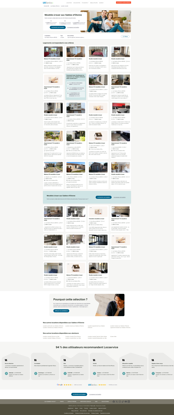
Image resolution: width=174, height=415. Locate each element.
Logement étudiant (102, 408)
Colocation (76, 3)
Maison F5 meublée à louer (74, 275)
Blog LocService (75, 410)
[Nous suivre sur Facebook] (113, 401)
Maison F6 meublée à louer (52, 174)
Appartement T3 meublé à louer (119, 219)
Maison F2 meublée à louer (97, 87)
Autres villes (113, 336)
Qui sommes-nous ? (50, 401)
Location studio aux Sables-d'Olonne (74, 326)
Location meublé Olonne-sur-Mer (51, 336)
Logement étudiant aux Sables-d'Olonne (120, 327)
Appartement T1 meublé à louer (74, 115)
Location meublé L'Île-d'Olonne (73, 336)
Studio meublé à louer (95, 59)
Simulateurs (94, 3)
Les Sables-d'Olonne (55, 6)
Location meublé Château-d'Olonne (51, 338)
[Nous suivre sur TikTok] (122, 401)
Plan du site (92, 405)
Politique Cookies (95, 413)
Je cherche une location (57, 27)
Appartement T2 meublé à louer (74, 59)
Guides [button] (101, 3)
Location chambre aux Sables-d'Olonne (53, 327)
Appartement (70, 408)
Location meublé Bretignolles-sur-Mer (97, 338)
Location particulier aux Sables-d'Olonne (53, 326)
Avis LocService (83, 410)
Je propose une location (73, 27)
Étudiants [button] (85, 3)
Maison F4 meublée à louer (52, 59)
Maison (76, 408)
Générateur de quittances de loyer (95, 410)
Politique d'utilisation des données (82, 413)
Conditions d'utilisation (69, 413)
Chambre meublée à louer (96, 218)
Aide (96, 401)
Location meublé (93, 408)
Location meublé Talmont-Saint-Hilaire (97, 336)
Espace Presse (72, 401)
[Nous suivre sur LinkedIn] (128, 401)
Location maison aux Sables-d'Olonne (119, 326)
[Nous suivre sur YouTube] (125, 401)
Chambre (86, 408)
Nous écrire (105, 401)
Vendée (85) (46, 6)
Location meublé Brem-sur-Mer (73, 338)
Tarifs (62, 401)
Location (69, 3)
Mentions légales (85, 401)
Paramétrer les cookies (105, 413)
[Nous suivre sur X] (116, 401)
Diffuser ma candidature (61, 311)
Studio (81, 408)
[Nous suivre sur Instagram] (119, 401)
